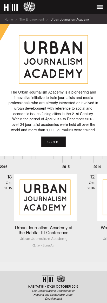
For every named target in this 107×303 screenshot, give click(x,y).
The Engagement (31, 19)
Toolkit (53, 141)
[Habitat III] (18, 7)
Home (8, 19)
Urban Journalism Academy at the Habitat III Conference (43, 230)
